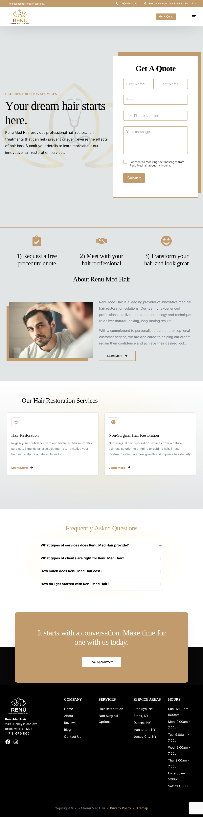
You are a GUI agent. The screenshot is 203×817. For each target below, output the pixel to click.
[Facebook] (8, 742)
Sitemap (142, 808)
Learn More (19, 468)
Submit (134, 178)
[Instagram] (16, 742)
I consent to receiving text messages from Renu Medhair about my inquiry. (157, 163)
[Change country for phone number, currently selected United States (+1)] (128, 116)
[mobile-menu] (190, 17)
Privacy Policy (120, 808)
